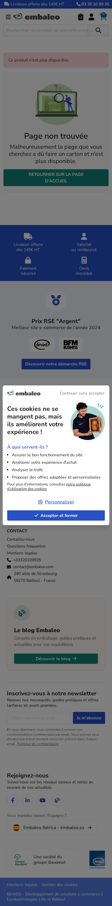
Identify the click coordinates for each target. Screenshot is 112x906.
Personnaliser (59, 502)
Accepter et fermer (59, 515)
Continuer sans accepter (82, 393)
